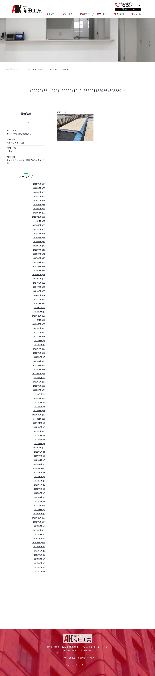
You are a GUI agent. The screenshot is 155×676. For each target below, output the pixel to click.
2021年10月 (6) (39, 423)
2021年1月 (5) (39, 460)
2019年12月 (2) (39, 514)
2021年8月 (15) (39, 431)
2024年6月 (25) (39, 291)
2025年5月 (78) (39, 246)
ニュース (137, 14)
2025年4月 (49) (39, 250)
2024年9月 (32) (39, 279)
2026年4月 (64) (39, 200)
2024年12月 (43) (38, 266)
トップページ (10, 69)
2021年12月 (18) (38, 415)
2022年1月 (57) (39, 411)
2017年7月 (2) (39, 559)
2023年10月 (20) (38, 324)
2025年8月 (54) (39, 233)
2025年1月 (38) (39, 262)
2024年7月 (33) (39, 287)
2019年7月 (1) (39, 526)
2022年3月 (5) (39, 402)
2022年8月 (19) (39, 382)
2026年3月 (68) (39, 205)
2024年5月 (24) (39, 295)
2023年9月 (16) (39, 328)
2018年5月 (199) (38, 543)
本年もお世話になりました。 (19, 132)
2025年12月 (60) (38, 217)
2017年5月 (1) (39, 567)
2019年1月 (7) (39, 534)
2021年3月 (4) (39, 452)
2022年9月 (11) (39, 378)
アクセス (102, 14)
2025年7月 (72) (39, 238)
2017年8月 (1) (39, 555)
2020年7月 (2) (39, 485)
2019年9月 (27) (39, 522)
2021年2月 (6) (39, 456)
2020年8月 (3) (39, 481)
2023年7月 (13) (39, 336)
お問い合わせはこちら (128, 9)
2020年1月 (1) (39, 510)
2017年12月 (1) (39, 547)
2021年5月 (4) (39, 444)
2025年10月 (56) (38, 225)
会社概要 (68, 14)
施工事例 (120, 14)
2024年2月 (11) (39, 308)
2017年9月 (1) (39, 551)
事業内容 (85, 14)
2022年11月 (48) (39, 369)
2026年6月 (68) (39, 192)
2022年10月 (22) (38, 374)
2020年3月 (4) (39, 501)
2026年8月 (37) (39, 184)
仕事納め (11, 149)
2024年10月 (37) (38, 275)
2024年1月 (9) (39, 312)
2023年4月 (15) (39, 349)
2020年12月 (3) (39, 464)
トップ (51, 14)
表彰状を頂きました (15, 141)
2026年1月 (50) (39, 213)
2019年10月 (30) (38, 518)
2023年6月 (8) (39, 341)
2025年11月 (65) (39, 221)
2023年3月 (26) (39, 353)
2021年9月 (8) (39, 427)
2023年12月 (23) (38, 316)
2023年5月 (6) (39, 345)
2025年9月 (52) (39, 229)
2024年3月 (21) (39, 303)
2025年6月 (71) (39, 242)
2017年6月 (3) (39, 563)
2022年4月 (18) (39, 398)
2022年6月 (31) (39, 390)
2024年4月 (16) (39, 299)
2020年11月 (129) (38, 468)
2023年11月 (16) (39, 320)
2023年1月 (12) (39, 361)
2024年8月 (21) (39, 283)
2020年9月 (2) (39, 477)
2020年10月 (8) (39, 472)
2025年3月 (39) (39, 254)
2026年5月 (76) (39, 196)
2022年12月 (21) (38, 365)
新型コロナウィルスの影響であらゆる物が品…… (25, 160)
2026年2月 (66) (39, 209)
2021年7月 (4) (39, 435)
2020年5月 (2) (39, 493)
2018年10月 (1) (39, 538)
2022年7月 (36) (39, 386)
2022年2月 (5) (39, 407)
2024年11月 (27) (39, 271)
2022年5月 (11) (39, 394)
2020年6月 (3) (39, 489)
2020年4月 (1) (39, 497)
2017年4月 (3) (39, 571)
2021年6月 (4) (39, 440)
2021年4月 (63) (39, 448)
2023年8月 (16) (39, 332)
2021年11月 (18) (39, 419)
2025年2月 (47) (39, 258)
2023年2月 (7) (39, 357)
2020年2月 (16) (39, 505)
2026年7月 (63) (39, 188)
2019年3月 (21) (39, 530)
